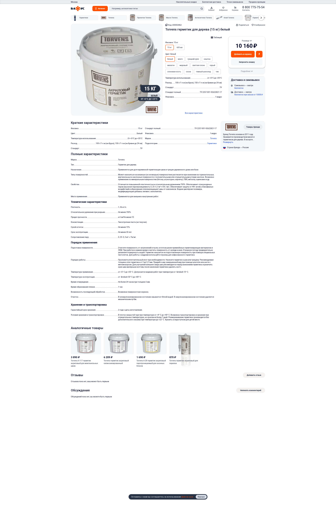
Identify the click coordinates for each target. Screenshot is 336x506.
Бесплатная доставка (211, 2)
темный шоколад (203, 72)
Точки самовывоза (235, 2)
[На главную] (78, 8)
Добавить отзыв (254, 375)
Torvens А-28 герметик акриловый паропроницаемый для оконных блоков (151, 363)
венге (180, 59)
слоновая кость (174, 72)
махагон (171, 65)
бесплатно (238, 88)
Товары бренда (253, 127)
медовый (183, 65)
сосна (188, 72)
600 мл (180, 47)
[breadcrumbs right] (261, 17)
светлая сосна (198, 65)
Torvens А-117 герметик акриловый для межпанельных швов (84, 363)
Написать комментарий (250, 390)
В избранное (259, 25)
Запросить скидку (247, 62)
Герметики (212, 143)
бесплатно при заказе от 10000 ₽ (248, 95)
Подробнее (245, 71)
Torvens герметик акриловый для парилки (183, 362)
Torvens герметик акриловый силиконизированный (116, 362)
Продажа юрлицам (257, 2)
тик (217, 72)
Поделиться (244, 25)
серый (212, 65)
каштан (207, 59)
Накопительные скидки (186, 2)
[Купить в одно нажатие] (259, 54)
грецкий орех (193, 59)
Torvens (213, 138)
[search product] (201, 8)
